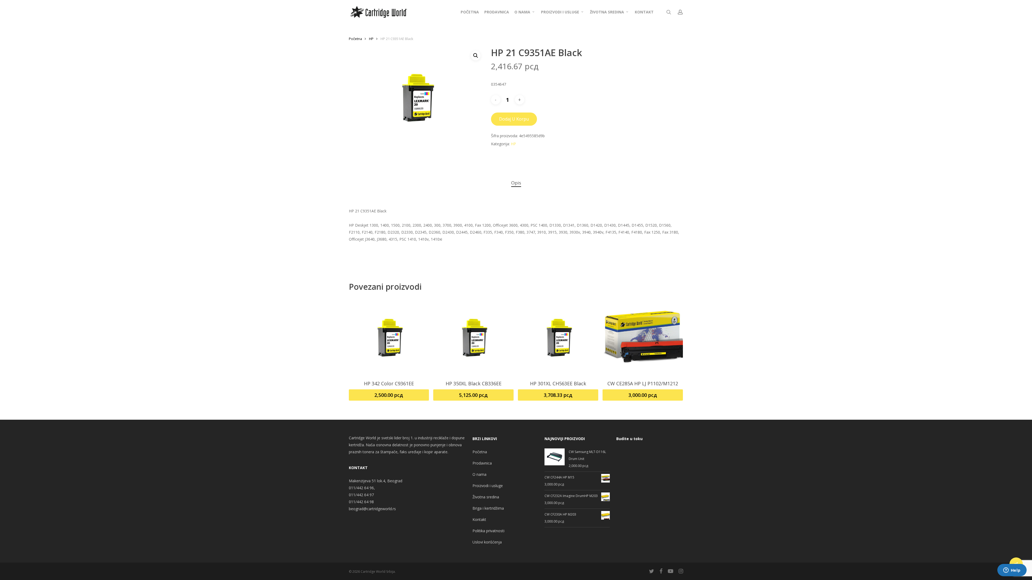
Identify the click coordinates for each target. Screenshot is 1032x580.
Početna (355, 38)
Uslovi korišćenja (487, 542)
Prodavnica (482, 463)
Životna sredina (485, 496)
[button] (476, 55)
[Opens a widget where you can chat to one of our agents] (1012, 570)
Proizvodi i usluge (487, 485)
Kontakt (479, 519)
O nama (479, 474)
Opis (516, 183)
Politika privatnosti (488, 530)
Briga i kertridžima (488, 508)
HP (371, 38)
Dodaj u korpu (514, 119)
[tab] (516, 183)
